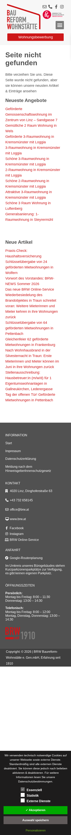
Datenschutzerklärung (20, 458)
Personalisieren (36, 830)
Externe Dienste (38, 801)
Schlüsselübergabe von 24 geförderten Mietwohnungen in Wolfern (29, 267)
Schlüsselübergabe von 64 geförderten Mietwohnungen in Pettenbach (29, 328)
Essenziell (34, 790)
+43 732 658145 (21, 500)
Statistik (33, 795)
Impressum (13, 451)
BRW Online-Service (24, 539)
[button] (60, 25)
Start (8, 443)
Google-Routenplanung (26, 558)
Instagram (16, 534)
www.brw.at (18, 519)
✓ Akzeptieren (35, 810)
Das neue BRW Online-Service (29, 289)
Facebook (16, 528)
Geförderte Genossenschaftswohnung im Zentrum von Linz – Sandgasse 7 (31, 114)
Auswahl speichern (35, 820)
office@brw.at (19, 509)
